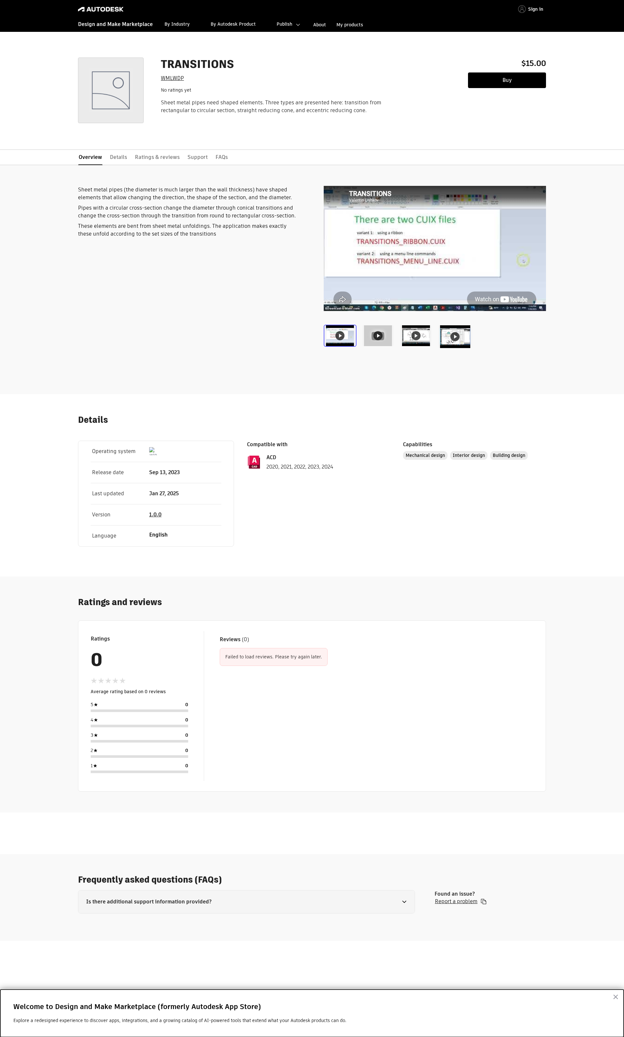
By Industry (177, 24)
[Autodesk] (101, 9)
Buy (507, 80)
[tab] (341, 338)
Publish (284, 24)
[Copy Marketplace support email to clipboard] (483, 901)
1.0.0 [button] (155, 514)
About (319, 24)
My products (349, 24)
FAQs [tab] (221, 157)
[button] (246, 901)
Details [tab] (118, 157)
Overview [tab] (90, 157)
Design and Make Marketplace (115, 24)
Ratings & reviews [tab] (157, 157)
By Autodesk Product (233, 24)
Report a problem (456, 901)
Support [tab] (198, 157)
